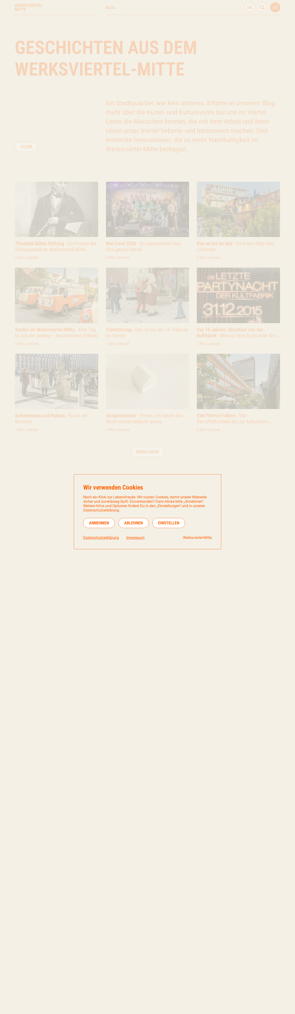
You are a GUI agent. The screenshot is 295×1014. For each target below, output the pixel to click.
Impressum (135, 537)
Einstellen (168, 522)
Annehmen (99, 522)
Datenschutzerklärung (101, 537)
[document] (147, 511)
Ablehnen (133, 522)
